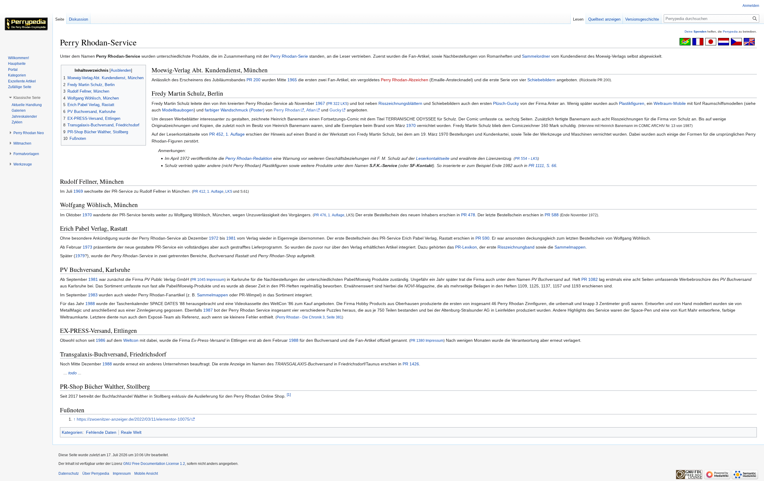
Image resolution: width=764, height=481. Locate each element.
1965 (292, 79)
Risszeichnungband (516, 247)
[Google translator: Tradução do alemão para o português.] (685, 41)
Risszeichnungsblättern (400, 103)
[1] (289, 395)
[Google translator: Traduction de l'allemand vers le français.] (697, 41)
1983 (93, 294)
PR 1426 (411, 363)
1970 (411, 125)
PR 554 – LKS (526, 158)
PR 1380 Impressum (426, 340)
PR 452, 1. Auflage (227, 134)
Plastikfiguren (631, 103)
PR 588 (552, 214)
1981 (231, 238)
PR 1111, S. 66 (542, 165)
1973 (87, 247)
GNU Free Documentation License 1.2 (154, 464)
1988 (90, 303)
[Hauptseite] (26, 24)
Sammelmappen (570, 247)
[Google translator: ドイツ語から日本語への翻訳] (710, 41)
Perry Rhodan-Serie (289, 56)
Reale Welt (131, 432)
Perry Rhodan (287, 110)
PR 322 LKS (337, 103)
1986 (100, 340)
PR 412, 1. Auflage (208, 191)
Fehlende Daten (101, 432)
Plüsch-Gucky (506, 103)
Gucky (335, 110)
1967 (320, 103)
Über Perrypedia (95, 473)
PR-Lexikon (466, 247)
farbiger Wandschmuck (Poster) (234, 110)
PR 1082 (589, 279)
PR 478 (468, 214)
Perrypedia (730, 31)
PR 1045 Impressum (207, 279)
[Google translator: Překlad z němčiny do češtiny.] (736, 41)
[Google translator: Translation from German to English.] (749, 41)
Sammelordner (536, 56)
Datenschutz (68, 473)
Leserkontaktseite (432, 158)
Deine (695, 31)
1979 (80, 255)
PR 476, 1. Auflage (329, 215)
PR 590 (482, 238)
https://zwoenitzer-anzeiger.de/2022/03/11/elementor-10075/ (134, 419)
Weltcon (130, 340)
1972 (213, 238)
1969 (78, 191)
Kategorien (72, 432)
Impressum (122, 473)
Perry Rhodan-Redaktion (248, 158)
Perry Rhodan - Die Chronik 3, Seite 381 (309, 317)
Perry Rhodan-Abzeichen (404, 79)
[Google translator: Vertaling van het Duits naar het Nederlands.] (723, 41)
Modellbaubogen (178, 110)
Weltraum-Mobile (670, 103)
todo (72, 372)
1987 (208, 310)
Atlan (311, 110)
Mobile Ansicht (146, 473)
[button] (27, 98)
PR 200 (254, 79)
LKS (228, 191)
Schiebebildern (541, 79)
